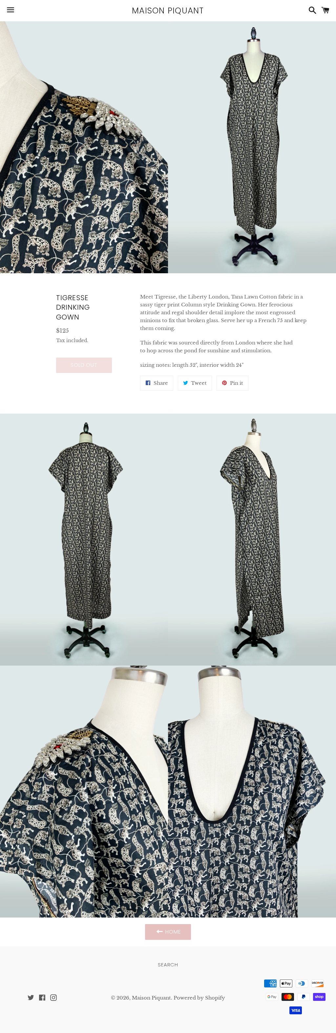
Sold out (84, 365)
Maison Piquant (168, 10)
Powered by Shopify (199, 998)
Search (168, 964)
